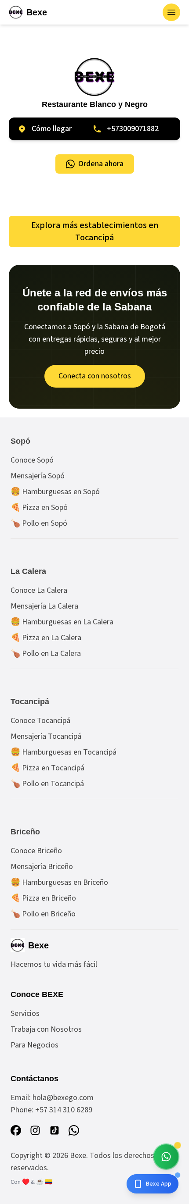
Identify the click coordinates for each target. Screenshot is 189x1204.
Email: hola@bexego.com (52, 1097)
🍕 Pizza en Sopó (39, 507)
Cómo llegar (52, 128)
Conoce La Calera (39, 590)
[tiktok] (54, 1130)
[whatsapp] (74, 1130)
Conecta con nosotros (94, 375)
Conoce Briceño (36, 850)
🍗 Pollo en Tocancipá (47, 783)
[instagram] (35, 1130)
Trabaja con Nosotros (46, 1029)
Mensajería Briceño (42, 866)
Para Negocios (34, 1045)
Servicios (25, 1013)
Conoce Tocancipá (40, 720)
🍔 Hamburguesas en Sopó (55, 491)
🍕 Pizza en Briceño (43, 898)
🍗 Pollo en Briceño (43, 913)
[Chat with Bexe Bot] (166, 1156)
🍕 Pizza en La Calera (46, 637)
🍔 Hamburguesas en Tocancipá (63, 752)
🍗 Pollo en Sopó (39, 523)
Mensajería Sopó (38, 475)
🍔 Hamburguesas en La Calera (62, 621)
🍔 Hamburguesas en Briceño (59, 882)
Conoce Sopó (32, 460)
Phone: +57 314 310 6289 (51, 1109)
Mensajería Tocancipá (46, 736)
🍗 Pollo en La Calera (46, 653)
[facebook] (16, 1130)
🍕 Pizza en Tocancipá (47, 767)
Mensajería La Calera (44, 606)
